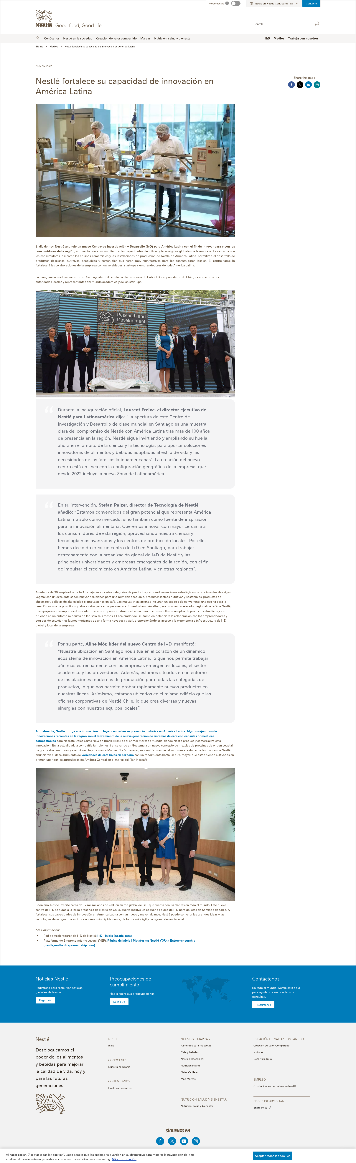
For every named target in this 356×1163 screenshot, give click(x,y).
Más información (124, 1159)
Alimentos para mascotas (196, 1045)
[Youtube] (184, 1141)
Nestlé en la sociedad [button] (78, 38)
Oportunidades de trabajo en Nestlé (274, 1086)
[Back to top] (347, 1144)
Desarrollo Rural (262, 1058)
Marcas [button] (145, 38)
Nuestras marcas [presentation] (195, 1039)
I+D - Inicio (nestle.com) (114, 935)
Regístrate (45, 1000)
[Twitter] (172, 1141)
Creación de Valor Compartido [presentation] (278, 1039)
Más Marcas (188, 1078)
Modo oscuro (216, 3)
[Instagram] (196, 1141)
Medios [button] (279, 38)
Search (316, 23)
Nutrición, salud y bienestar (173, 38)
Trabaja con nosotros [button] (303, 38)
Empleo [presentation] (259, 1079)
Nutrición (258, 1052)
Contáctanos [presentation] (119, 1081)
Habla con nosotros (119, 1087)
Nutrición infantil (190, 1065)
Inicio (111, 1045)
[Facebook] (160, 1141)
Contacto (311, 3)
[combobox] (281, 24)
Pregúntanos (263, 1004)
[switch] (235, 3)
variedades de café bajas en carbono (108, 755)
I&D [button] (267, 38)
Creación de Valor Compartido (271, 1045)
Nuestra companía (119, 1066)
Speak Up (119, 1001)
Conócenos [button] (52, 38)
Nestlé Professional (192, 1058)
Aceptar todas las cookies (272, 1156)
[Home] (69, 19)
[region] (178, 1156)
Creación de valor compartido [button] (116, 38)
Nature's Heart (190, 1072)
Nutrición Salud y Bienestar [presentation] (204, 1099)
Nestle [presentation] (113, 1039)
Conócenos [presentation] (117, 1060)
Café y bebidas (190, 1052)
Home (37, 38)
